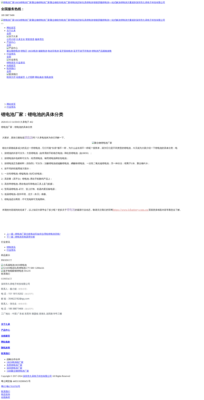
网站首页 (11, 27)
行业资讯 (11, 107)
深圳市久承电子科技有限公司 (37, 376)
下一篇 (21, 237)
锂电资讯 (11, 247)
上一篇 (33, 234)
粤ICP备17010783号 (10, 386)
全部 (9, 33)
